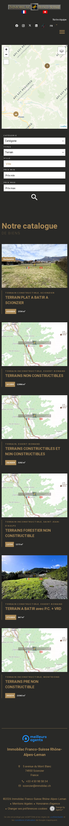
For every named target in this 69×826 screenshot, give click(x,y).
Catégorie (10, 135)
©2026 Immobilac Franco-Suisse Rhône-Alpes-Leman (34, 799)
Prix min (9, 170)
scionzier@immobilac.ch (37, 785)
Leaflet (63, 126)
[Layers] (61, 50)
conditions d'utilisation (25, 820)
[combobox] (34, 141)
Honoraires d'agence (48, 803)
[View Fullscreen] (6, 61)
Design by (60, 808)
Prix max (10, 182)
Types (7, 147)
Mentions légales (22, 803)
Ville (7, 158)
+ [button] (6, 49)
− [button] (6, 54)
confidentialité (56, 817)
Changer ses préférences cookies (27, 808)
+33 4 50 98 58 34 (37, 781)
